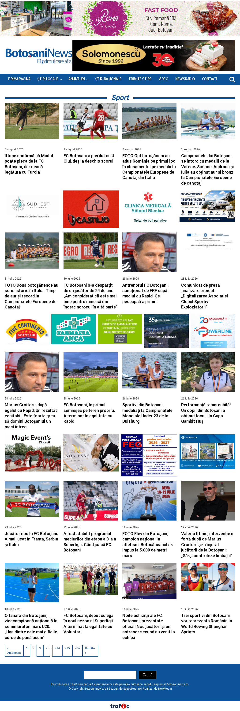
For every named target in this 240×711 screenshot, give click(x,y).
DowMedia (165, 688)
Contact (210, 79)
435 (67, 648)
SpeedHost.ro (132, 688)
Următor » (90, 650)
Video (164, 79)
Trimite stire (140, 79)
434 (57, 648)
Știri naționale (108, 79)
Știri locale (47, 79)
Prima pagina (19, 79)
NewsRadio (185, 79)
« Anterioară (14, 650)
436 (77, 648)
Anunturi (76, 79)
